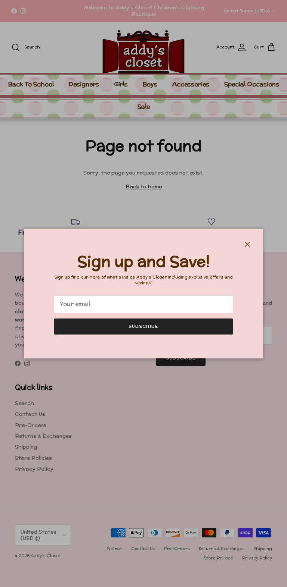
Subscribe (143, 326)
